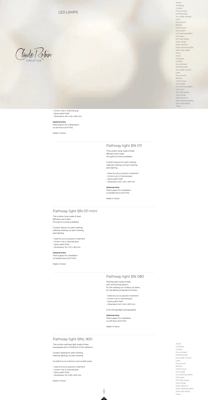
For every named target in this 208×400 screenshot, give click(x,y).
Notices (179, 25)
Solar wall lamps (183, 50)
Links (178, 19)
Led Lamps (180, 31)
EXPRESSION (182, 14)
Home (178, 3)
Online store (181, 28)
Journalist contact (183, 17)
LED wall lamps (182, 39)
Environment (181, 11)
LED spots (180, 36)
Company (180, 5)
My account (181, 22)
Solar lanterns (182, 45)
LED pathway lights (184, 33)
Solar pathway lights (184, 47)
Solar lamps (181, 42)
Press (178, 53)
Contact (179, 8)
